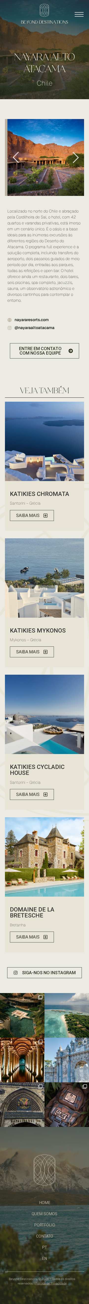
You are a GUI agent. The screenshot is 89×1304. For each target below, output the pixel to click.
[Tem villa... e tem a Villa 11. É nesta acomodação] (22, 1015)
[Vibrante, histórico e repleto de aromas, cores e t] (22, 1104)
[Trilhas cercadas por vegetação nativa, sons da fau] (66, 1104)
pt (44, 1247)
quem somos (44, 1214)
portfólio (44, 1225)
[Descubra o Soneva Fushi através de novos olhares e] (66, 1015)
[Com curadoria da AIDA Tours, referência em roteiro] (66, 1060)
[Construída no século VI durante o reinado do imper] (22, 1060)
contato (44, 1236)
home (44, 1202)
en (44, 1258)
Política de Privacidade (51, 1283)
